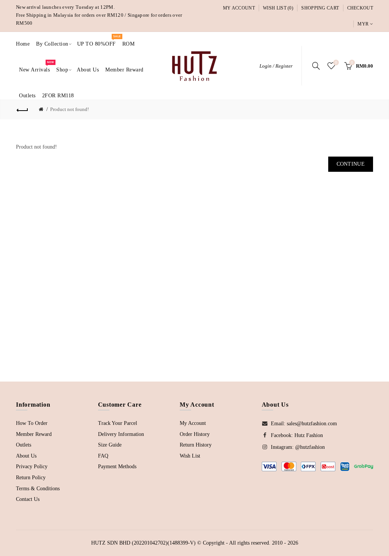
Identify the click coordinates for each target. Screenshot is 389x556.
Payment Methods (117, 466)
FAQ (103, 456)
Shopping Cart (320, 8)
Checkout (360, 8)
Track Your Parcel (117, 423)
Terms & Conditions (38, 488)
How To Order (31, 423)
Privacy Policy (31, 466)
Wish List (190, 456)
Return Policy (31, 477)
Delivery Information (121, 434)
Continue (351, 164)
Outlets (23, 445)
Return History (196, 445)
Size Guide (110, 445)
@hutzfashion (310, 447)
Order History (195, 434)
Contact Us (28, 499)
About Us (26, 456)
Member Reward (34, 434)
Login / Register (276, 66)
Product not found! (69, 109)
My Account (239, 8)
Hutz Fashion (308, 435)
